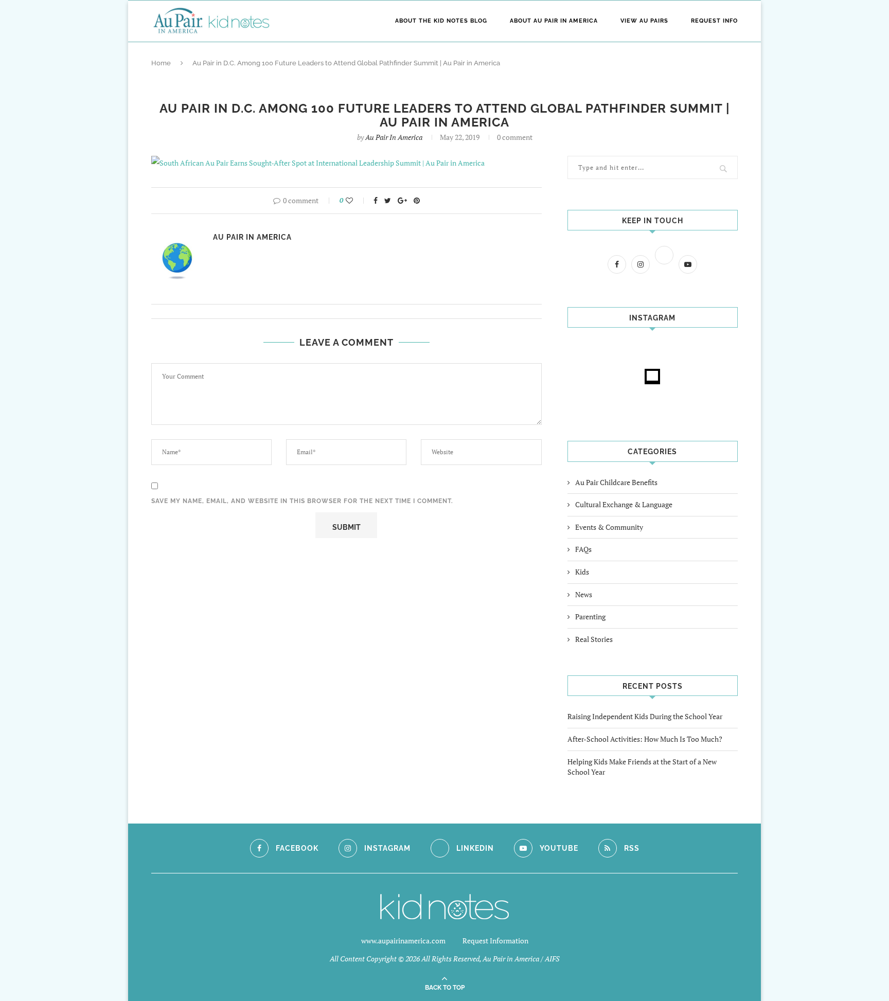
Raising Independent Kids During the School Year (644, 716)
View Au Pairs (644, 20)
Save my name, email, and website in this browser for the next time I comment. (302, 501)
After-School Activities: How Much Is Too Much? (644, 739)
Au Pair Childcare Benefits (616, 482)
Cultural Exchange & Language (623, 504)
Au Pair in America (393, 137)
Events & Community (609, 527)
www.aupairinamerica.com (403, 940)
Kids (582, 572)
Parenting (590, 616)
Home (161, 63)
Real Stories (594, 639)
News (583, 594)
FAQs (583, 549)
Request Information (495, 940)
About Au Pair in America (554, 20)
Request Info (714, 20)
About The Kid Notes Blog (441, 20)
